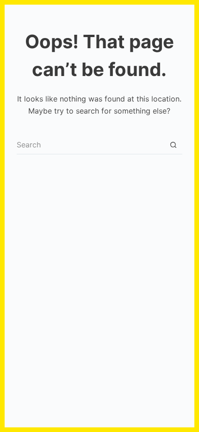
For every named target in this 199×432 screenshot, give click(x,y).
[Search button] (173, 145)
